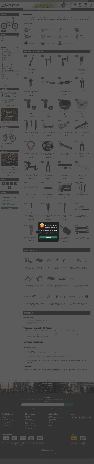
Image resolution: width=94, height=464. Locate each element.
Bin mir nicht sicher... (48, 239)
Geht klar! (48, 237)
